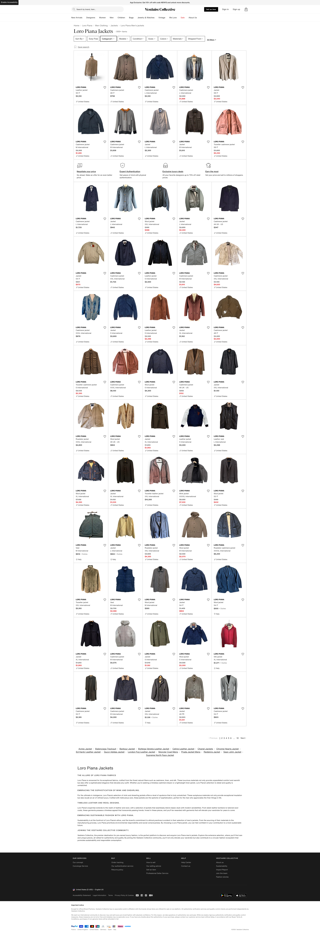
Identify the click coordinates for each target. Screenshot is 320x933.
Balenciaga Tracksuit (105, 748)
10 (237, 738)
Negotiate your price (86, 171)
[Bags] (135, 18)
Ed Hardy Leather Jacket (88, 752)
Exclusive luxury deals (172, 171)
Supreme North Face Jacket (160, 755)
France (73, 930)
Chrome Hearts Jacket (227, 748)
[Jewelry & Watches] (156, 18)
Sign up (236, 9)
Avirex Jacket (85, 748)
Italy (115, 930)
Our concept (78, 862)
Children (121, 17)
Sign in (225, 9)
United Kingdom (83, 930)
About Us (193, 17)
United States (94, 930)
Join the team (221, 873)
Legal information (99, 895)
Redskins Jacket (212, 752)
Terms (110, 895)
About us (220, 862)
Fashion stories (222, 877)
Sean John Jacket (232, 752)
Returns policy (117, 869)
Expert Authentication (130, 171)
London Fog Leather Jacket (141, 752)
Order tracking (117, 862)
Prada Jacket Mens (190, 752)
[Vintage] (167, 18)
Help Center (186, 862)
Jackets (114, 25)
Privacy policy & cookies (124, 895)
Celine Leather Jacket (183, 748)
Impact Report (222, 869)
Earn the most (211, 171)
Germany (103, 930)
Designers (90, 17)
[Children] (127, 18)
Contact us (185, 866)
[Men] (116, 18)
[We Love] (179, 18)
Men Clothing (101, 25)
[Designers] (97, 18)
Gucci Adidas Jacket (114, 752)
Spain (110, 930)
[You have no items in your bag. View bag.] (246, 9)
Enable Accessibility (9, 2)
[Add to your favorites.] (104, 87)
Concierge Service (80, 866)
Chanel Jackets (205, 748)
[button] (246, 9)
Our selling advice (153, 866)
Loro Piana (87, 25)
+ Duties (83, 554)
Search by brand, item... (86, 9)
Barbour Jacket (127, 748)
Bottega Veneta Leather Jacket (153, 748)
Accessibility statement (82, 895)
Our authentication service (122, 866)
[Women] (108, 18)
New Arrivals (76, 17)
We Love (173, 17)
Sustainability (221, 866)
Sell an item (211, 9)
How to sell (150, 862)
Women (102, 17)
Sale (183, 17)
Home (76, 25)
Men (112, 17)
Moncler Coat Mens (168, 752)
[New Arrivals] (84, 18)
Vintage (161, 17)
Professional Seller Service (157, 873)
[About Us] (199, 18)
